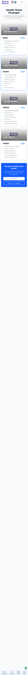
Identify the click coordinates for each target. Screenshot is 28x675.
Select (22, 37)
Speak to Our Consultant (14, 183)
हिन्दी (22, 2)
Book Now (14, 178)
